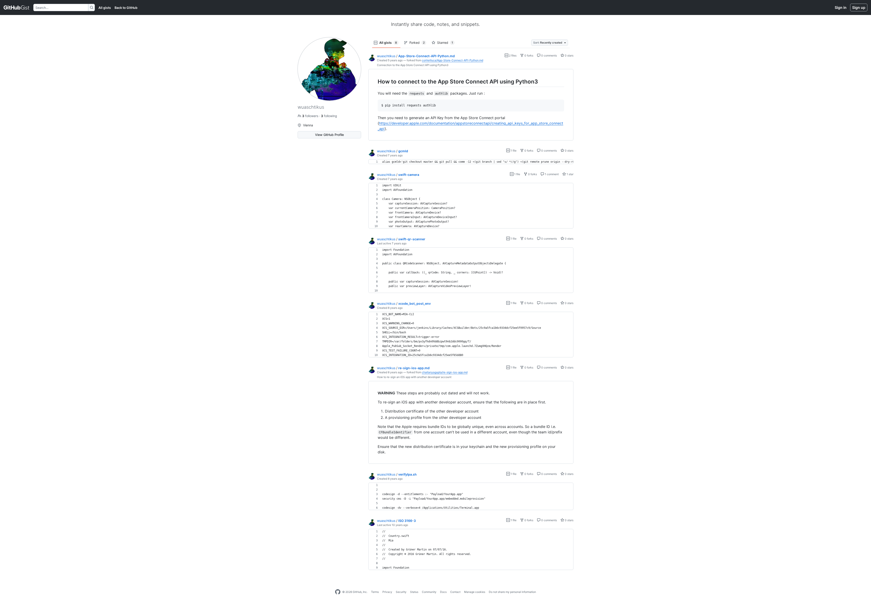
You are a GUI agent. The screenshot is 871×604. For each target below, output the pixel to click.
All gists (104, 8)
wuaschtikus (386, 56)
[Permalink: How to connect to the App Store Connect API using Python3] (374, 81)
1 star (569, 174)
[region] (471, 104)
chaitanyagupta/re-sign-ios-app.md (444, 372)
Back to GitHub (126, 8)
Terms (375, 592)
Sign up (858, 7)
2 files (512, 55)
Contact (455, 592)
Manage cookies (474, 592)
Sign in (841, 7)
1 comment (551, 174)
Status (414, 592)
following (329, 116)
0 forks (528, 55)
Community (429, 592)
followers (310, 116)
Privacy (387, 592)
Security (401, 592)
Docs (443, 592)
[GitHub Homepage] (337, 592)
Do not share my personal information (512, 592)
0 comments (549, 55)
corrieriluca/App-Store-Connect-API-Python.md (452, 60)
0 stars (568, 55)
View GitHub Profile (329, 135)
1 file (513, 150)
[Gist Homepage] (17, 7)
